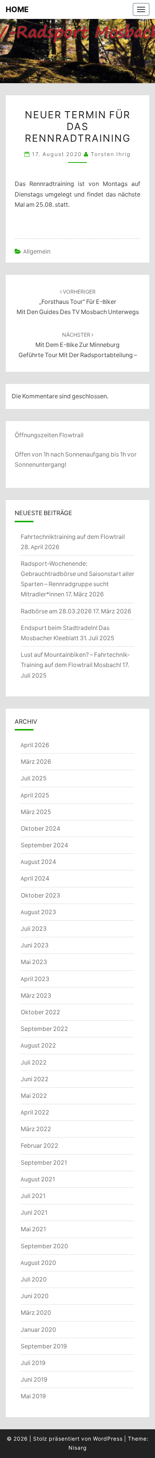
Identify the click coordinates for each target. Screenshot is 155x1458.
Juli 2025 (34, 778)
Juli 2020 (34, 1279)
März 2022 (36, 1129)
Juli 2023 (34, 928)
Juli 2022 (34, 1062)
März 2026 (36, 761)
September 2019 (44, 1346)
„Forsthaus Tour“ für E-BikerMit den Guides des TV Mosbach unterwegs (78, 302)
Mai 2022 (34, 1095)
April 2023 (35, 979)
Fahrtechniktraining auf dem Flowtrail (73, 536)
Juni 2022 (35, 1079)
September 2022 (44, 1028)
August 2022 (38, 1045)
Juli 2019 (33, 1363)
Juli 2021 (33, 1196)
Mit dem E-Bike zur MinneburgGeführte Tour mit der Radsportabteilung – (77, 345)
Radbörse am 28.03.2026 (56, 611)
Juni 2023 (35, 945)
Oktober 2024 (40, 828)
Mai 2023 (34, 962)
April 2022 (35, 1112)
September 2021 (44, 1162)
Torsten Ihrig (111, 154)
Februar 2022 (39, 1145)
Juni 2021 (34, 1212)
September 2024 (44, 845)
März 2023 (36, 995)
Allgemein (36, 251)
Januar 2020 (38, 1329)
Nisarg (77, 1447)
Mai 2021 (33, 1229)
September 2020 (44, 1246)
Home (17, 9)
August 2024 (38, 861)
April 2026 (35, 745)
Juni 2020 (35, 1296)
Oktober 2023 (40, 895)
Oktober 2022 (40, 1012)
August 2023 (38, 912)
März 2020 (36, 1312)
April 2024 (35, 878)
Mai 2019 (33, 1396)
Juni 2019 (34, 1379)
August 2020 (38, 1262)
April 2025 (35, 795)
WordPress (108, 1438)
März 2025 (36, 812)
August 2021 (38, 1179)
